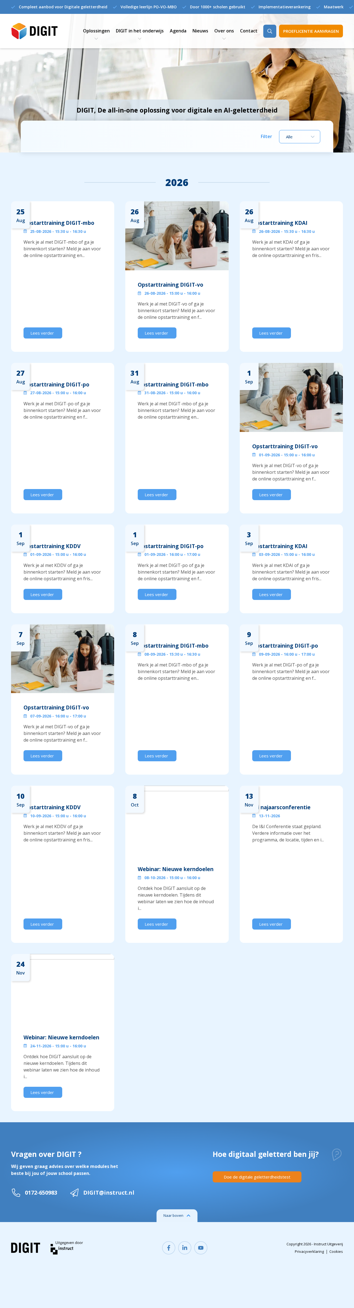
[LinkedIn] (184, 1247)
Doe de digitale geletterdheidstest (257, 1177)
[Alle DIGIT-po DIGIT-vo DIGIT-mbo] (299, 136)
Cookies (336, 1251)
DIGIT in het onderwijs (140, 31)
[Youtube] (200, 1247)
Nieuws (200, 31)
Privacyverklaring (309, 1251)
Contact (248, 31)
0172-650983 (41, 1192)
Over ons (224, 31)
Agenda (178, 31)
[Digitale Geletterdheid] (34, 31)
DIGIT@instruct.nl (108, 1192)
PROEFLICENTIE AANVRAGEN (311, 31)
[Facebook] (168, 1247)
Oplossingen (96, 31)
